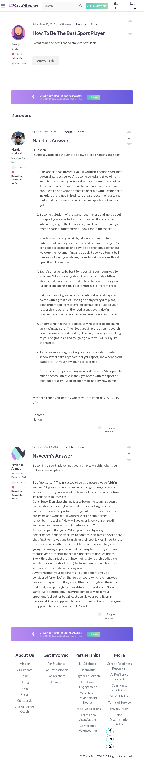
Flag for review (107, 429)
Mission (24, 663)
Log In (134, 3)
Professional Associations (88, 717)
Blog (24, 688)
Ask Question (96, 6)
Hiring (24, 682)
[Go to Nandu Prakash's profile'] (19, 139)
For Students (56, 663)
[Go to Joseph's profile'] (19, 34)
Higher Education (88, 676)
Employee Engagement (88, 684)
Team (24, 676)
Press (24, 694)
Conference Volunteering (88, 728)
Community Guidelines (119, 687)
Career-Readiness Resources (119, 666)
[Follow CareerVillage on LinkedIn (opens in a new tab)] (110, 739)
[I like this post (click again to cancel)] (130, 21)
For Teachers (56, 676)
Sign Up (116, 5)
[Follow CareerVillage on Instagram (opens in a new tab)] (110, 746)
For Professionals (56, 670)
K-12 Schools (88, 663)
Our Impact (24, 670)
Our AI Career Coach (24, 709)
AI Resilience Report (119, 677)
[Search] (81, 6)
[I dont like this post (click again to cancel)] (130, 33)
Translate (81, 24)
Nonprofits (88, 670)
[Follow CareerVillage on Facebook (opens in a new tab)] (110, 731)
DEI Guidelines (119, 696)
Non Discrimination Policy (119, 719)
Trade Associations (88, 708)
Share (94, 24)
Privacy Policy (119, 708)
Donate (56, 682)
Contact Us (24, 700)
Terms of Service (119, 702)
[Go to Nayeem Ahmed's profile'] (19, 455)
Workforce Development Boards (87, 697)
